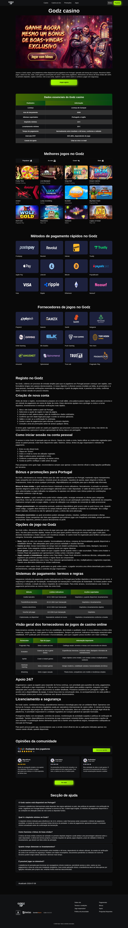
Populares (26, 160)
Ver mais (64, 782)
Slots (99, 160)
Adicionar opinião (101, 750)
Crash (75, 160)
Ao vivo (50, 160)
